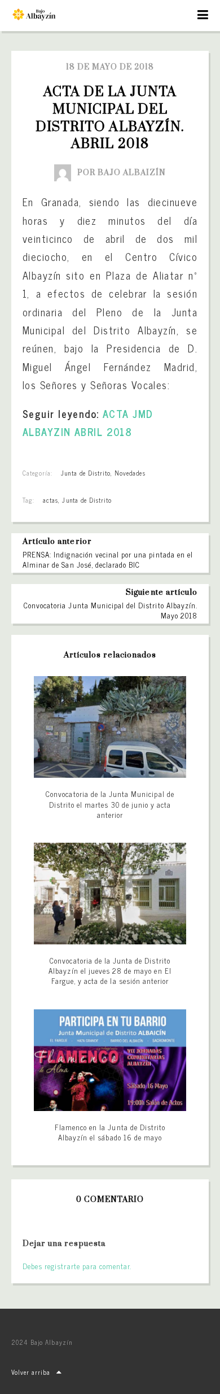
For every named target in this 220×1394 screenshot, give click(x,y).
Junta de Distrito (86, 473)
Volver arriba (31, 1372)
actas (50, 500)
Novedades (130, 473)
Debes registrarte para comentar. (77, 1266)
